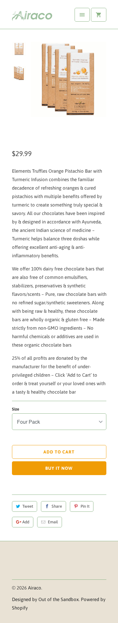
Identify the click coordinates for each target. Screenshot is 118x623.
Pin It (85, 506)
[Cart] (98, 15)
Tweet (27, 506)
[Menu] (82, 15)
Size (15, 409)
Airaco (34, 587)
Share (57, 506)
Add (25, 522)
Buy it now (59, 468)
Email (53, 522)
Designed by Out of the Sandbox (45, 599)
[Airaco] (37, 17)
